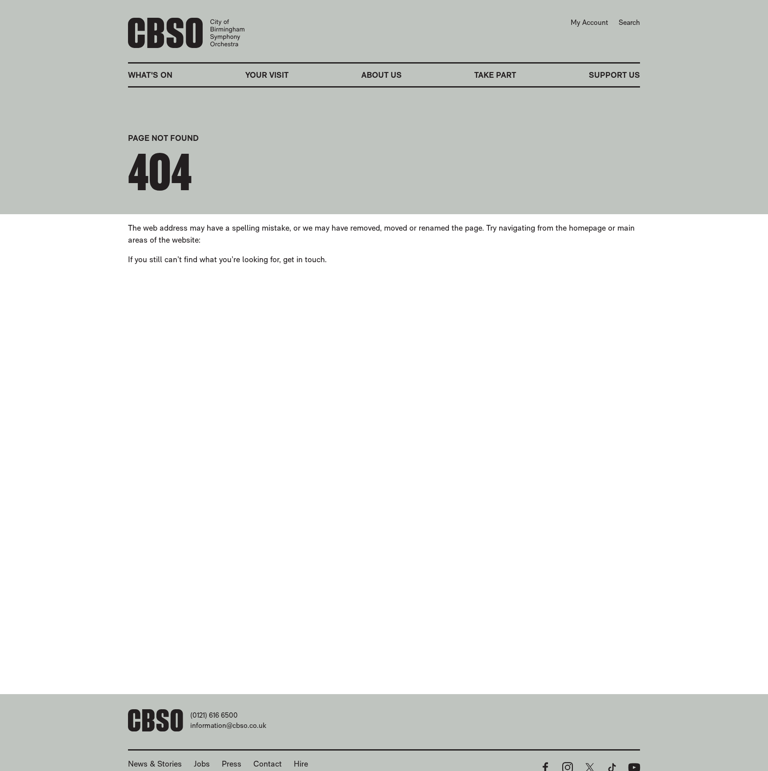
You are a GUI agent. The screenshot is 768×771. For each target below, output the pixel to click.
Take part (495, 75)
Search (629, 22)
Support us (614, 75)
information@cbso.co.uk (228, 725)
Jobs (202, 763)
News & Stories (155, 763)
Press (231, 763)
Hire (301, 763)
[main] (384, 377)
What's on (150, 75)
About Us (381, 75)
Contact (267, 763)
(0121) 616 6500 (214, 715)
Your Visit (266, 75)
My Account (589, 22)
